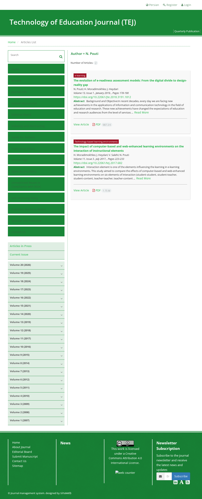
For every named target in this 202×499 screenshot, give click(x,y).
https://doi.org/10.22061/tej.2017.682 (98, 163)
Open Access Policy (24, 171)
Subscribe (181, 476)
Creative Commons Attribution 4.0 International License (125, 458)
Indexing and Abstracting (28, 126)
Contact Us (18, 232)
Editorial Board (21, 114)
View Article (81, 124)
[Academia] (182, 482)
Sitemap (17, 466)
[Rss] (187, 482)
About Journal (21, 447)
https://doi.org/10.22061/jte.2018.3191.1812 (102, 97)
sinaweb (65, 493)
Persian (153, 5)
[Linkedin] (176, 482)
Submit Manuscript (24, 103)
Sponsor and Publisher (26, 221)
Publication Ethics (23, 149)
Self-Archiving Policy (24, 198)
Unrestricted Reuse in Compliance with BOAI (26, 184)
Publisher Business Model (28, 209)
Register (171, 5)
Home (12, 42)
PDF (103, 124)
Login (187, 5)
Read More (141, 112)
